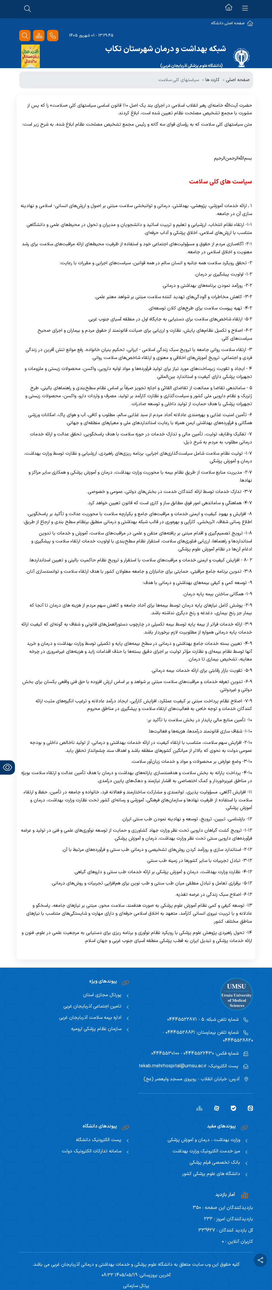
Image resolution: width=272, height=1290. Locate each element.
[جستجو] (25, 36)
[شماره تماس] (53, 36)
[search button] (27, 8)
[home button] (229, 8)
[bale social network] (231, 1108)
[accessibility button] (7, 767)
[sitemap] (196, 1108)
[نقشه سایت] (38, 36)
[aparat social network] (214, 1108)
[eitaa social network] (248, 1108)
